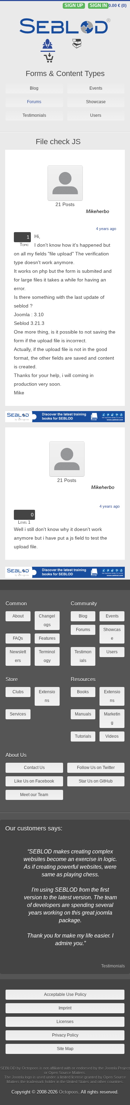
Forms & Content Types (65, 73)
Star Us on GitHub (96, 781)
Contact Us (34, 767)
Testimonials (113, 966)
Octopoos (68, 1092)
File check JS (58, 141)
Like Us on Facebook (34, 781)
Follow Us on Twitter (96, 767)
